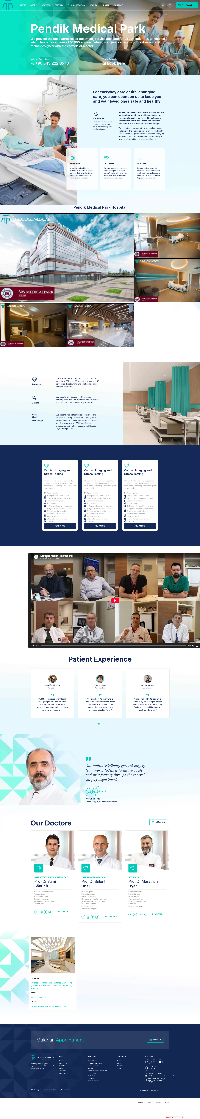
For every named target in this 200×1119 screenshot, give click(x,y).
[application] (115, 600)
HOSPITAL (94, 5)
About (33, 5)
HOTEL (106, 5)
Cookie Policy (155, 1090)
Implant (90, 1068)
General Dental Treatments (98, 1071)
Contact (118, 5)
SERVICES (59, 5)
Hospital (62, 1066)
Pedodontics (92, 1076)
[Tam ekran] (197, 646)
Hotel (61, 1068)
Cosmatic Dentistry (95, 1063)
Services (62, 1061)
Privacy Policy (143, 1090)
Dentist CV (92, 1078)
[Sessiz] (193, 646)
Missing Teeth (93, 1066)
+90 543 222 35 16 (39, 997)
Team (119, 1068)
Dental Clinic (63, 1073)
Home (23, 5)
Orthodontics (92, 1073)
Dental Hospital (93, 1081)
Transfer (62, 1071)
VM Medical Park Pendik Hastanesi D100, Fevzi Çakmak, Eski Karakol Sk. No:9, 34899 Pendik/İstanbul (51, 986)
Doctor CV (63, 1063)
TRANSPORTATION (76, 5)
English (170, 1117)
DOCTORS (45, 5)
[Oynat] (33, 646)
